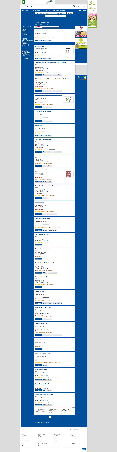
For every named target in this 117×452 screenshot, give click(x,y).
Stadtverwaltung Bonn (40, 46)
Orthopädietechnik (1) (25, 45)
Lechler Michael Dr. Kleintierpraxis (43, 139)
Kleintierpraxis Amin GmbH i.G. (42, 155)
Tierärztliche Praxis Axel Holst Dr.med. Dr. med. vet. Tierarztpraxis (50, 62)
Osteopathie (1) (24, 50)
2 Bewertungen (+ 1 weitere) (47, 55)
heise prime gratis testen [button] (57, 74)
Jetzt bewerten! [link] (51, 37)
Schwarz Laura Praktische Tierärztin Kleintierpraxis (47, 185)
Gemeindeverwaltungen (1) (26, 54)
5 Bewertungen (45, 88)
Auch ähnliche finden (49, 17)
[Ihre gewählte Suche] (40, 13)
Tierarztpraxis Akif (39, 202)
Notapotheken (47, 10)
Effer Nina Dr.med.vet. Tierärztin (42, 234)
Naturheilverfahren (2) (25, 44)
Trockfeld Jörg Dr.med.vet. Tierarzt (43, 339)
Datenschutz (56, 435)
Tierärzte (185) (24, 38)
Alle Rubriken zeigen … (27, 55)
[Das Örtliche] (27, 6)
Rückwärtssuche (26, 10)
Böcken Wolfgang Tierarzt (41, 369)
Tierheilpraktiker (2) (25, 43)
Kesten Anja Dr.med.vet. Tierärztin (43, 353)
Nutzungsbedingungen (57, 434)
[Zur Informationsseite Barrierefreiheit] (80, 10)
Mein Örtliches (40, 436)
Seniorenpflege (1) (25, 53)
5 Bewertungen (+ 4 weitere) (47, 362)
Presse (23, 436)
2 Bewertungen (45, 211)
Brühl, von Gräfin (39, 125)
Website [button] (50, 40)
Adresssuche (24, 441)
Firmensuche (56, 441)
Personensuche (72, 441)
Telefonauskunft (40, 441)
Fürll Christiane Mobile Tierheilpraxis (43, 111)
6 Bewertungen (45, 284)
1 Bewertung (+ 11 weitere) (47, 72)
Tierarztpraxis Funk (39, 291)
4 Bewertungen (45, 104)
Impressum (71, 435)
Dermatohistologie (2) (25, 42)
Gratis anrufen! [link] (45, 36)
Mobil (39, 435)
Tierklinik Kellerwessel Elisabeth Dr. (43, 30)
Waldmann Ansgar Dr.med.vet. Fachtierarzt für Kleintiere (48, 95)
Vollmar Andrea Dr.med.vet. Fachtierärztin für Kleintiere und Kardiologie (52, 78)
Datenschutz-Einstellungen (73, 436)
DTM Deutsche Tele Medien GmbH (42, 443)
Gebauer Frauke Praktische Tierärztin (44, 394)
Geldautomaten (37, 10)
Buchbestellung (24, 435)
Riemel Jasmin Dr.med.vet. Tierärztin (43, 307)
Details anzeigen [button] (38, 40)
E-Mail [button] (45, 40)
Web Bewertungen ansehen (40, 163)
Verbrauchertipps (72, 443)
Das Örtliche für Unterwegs (41, 434)
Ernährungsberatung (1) (26, 52)
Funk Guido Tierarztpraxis (41, 276)
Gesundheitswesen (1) (25, 51)
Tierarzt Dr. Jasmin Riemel (41, 323)
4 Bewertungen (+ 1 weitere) (47, 227)
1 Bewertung (44, 37)
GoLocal (23, 443)
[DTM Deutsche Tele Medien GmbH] (62, 429)
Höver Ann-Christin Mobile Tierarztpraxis (44, 262)
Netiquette (71, 434)
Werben (23, 434)
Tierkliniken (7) (24, 39)
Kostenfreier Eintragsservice (60, 10)
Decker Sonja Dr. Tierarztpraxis (42, 218)
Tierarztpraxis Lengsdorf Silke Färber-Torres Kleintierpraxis (49, 169)
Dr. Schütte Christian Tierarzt (42, 383)
